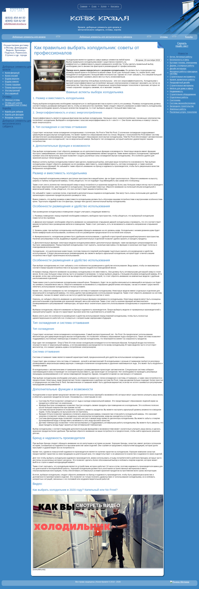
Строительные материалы (182, 85)
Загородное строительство (182, 106)
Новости (183, 53)
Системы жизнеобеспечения (182, 103)
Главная (83, 6)
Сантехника (175, 100)
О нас (94, 6)
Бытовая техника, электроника (183, 63)
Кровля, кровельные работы (182, 80)
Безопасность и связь (179, 60)
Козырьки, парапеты (14, 117)
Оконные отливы (12, 100)
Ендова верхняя (12, 79)
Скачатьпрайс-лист (182, 44)
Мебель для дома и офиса (181, 88)
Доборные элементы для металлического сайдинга (106, 37)
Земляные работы (178, 109)
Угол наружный (11, 93)
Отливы (164, 37)
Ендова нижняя (12, 82)
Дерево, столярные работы (182, 66)
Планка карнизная (13, 87)
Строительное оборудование (183, 94)
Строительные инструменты (182, 77)
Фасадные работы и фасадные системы (183, 72)
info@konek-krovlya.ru (15, 24)
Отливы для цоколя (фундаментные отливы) (16, 104)
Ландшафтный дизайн (180, 83)
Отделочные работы (179, 97)
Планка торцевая (12, 85)
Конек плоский (11, 76)
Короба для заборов (14, 112)
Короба (189, 37)
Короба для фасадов (14, 114)
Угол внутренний (12, 90)
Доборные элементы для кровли (29, 37)
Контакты (115, 6)
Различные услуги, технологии (183, 112)
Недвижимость (176, 91)
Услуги (103, 6)
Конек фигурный (12, 73)
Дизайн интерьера (178, 69)
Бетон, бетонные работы (181, 57)
